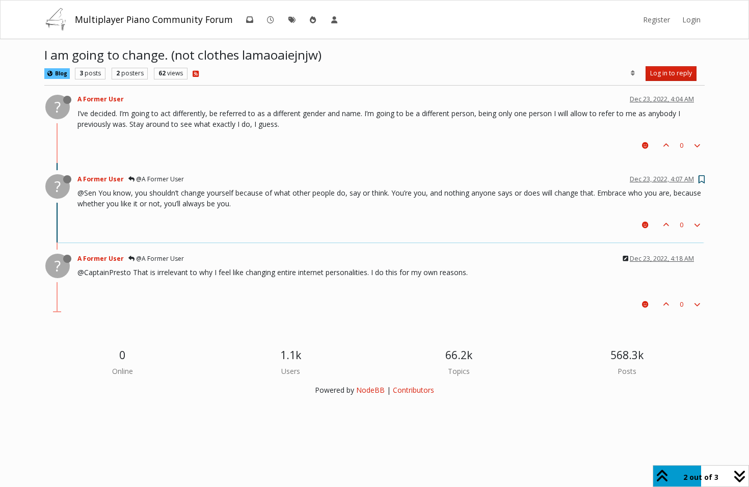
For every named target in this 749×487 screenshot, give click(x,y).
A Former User (100, 99)
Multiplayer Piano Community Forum (154, 19)
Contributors (413, 390)
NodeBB (370, 390)
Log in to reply (671, 73)
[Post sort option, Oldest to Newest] (633, 73)
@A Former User (159, 179)
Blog (60, 73)
